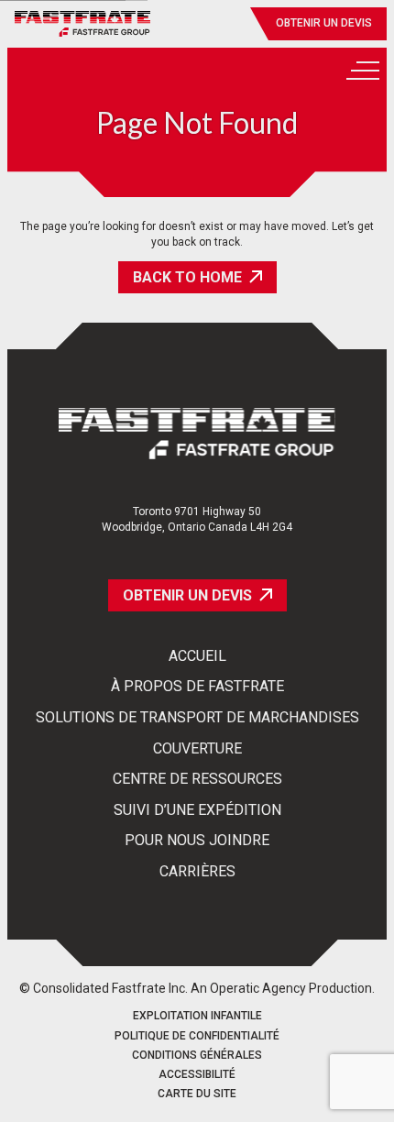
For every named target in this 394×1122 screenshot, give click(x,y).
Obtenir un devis (324, 22)
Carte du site (197, 1094)
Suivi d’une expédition (197, 810)
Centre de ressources (197, 779)
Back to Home (187, 277)
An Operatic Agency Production (281, 988)
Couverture (197, 749)
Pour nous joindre (197, 840)
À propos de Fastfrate (197, 686)
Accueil (197, 656)
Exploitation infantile (197, 1016)
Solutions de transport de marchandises (197, 718)
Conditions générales (197, 1056)
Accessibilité (197, 1075)
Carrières (197, 872)
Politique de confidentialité (197, 1036)
